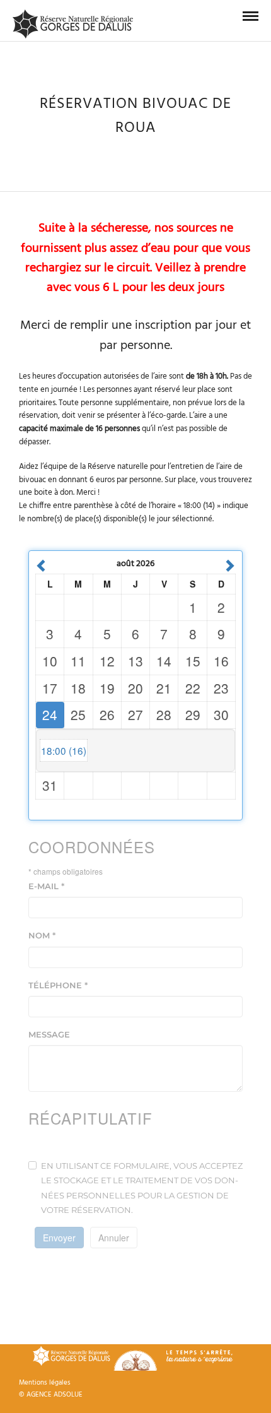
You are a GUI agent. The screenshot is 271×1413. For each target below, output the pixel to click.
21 (163, 687)
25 (78, 714)
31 (49, 785)
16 (221, 660)
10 (49, 660)
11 (78, 660)
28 (163, 714)
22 (192, 687)
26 (107, 714)
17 (49, 687)
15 (192, 660)
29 (192, 714)
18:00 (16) (63, 750)
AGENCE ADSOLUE (54, 1394)
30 (221, 714)
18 (78, 687)
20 (135, 687)
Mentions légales (45, 1382)
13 (135, 660)
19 (107, 687)
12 (107, 660)
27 (135, 714)
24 (49, 714)
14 (163, 660)
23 (221, 687)
